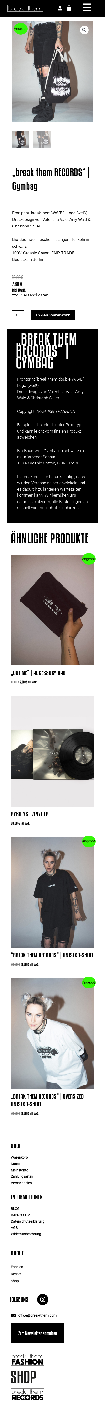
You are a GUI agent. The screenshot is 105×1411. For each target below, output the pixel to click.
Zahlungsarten (22, 1176)
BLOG (15, 1209)
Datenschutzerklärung (28, 1221)
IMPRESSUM (20, 1215)
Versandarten (21, 1183)
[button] (84, 30)
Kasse (15, 1164)
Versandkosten (34, 295)
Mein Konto (19, 1170)
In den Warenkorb (53, 315)
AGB (14, 1228)
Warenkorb (19, 1157)
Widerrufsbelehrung (26, 1234)
